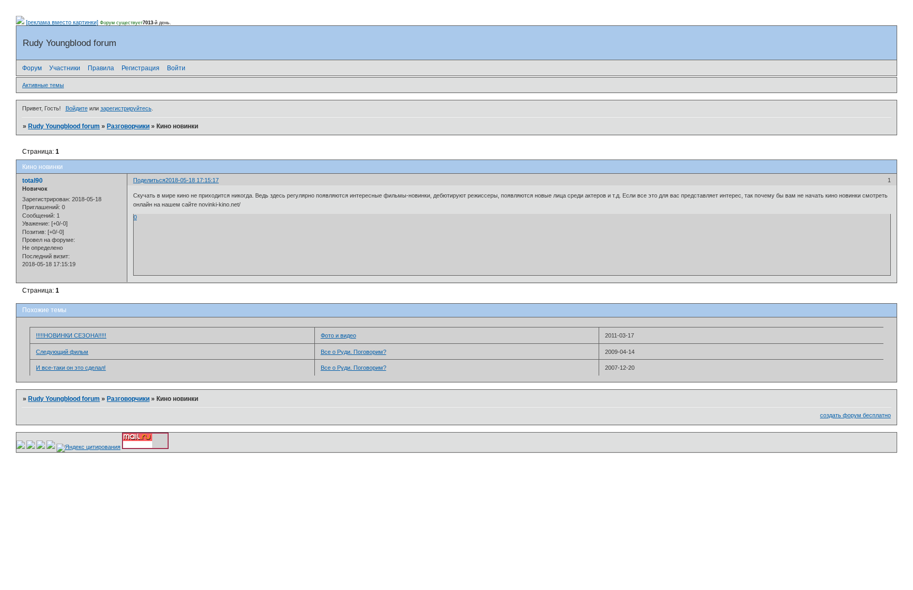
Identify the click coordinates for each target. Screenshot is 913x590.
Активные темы (43, 85)
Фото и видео (338, 335)
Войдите (77, 108)
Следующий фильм (62, 352)
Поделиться (149, 180)
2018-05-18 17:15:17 (192, 180)
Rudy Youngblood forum (64, 126)
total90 (32, 180)
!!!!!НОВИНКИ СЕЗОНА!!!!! (71, 335)
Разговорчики (128, 126)
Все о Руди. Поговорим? (353, 352)
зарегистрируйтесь (126, 108)
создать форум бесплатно (855, 415)
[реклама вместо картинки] (62, 22)
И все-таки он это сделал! (71, 367)
